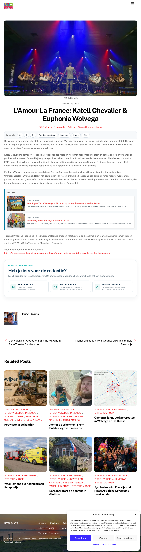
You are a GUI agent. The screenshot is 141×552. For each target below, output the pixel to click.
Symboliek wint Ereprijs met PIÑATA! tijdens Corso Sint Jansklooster (112, 491)
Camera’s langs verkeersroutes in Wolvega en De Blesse (114, 419)
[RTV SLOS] (8, 8)
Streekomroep (14, 416)
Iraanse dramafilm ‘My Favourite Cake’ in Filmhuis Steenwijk (103, 342)
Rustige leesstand (47, 135)
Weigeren (103, 538)
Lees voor (64, 135)
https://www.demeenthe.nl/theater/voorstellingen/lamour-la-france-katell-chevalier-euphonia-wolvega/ (57, 253)
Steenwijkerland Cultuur (111, 475)
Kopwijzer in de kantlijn (19, 424)
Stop (86, 135)
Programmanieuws (62, 409)
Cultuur (71, 127)
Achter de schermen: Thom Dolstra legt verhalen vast (66, 426)
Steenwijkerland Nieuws (90, 127)
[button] (135, 514)
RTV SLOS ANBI (46, 528)
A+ (33, 135)
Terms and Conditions (48, 533)
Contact (62, 528)
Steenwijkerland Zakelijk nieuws (67, 484)
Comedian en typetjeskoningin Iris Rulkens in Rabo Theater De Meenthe (35, 342)
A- (20, 135)
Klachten (54, 523)
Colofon (42, 523)
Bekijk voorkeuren (126, 538)
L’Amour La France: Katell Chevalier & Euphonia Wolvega (71, 114)
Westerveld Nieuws (29, 420)
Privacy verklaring (108, 545)
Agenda (61, 127)
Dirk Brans (45, 127)
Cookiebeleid (95, 545)
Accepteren (80, 538)
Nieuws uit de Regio (17, 409)
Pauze (76, 135)
